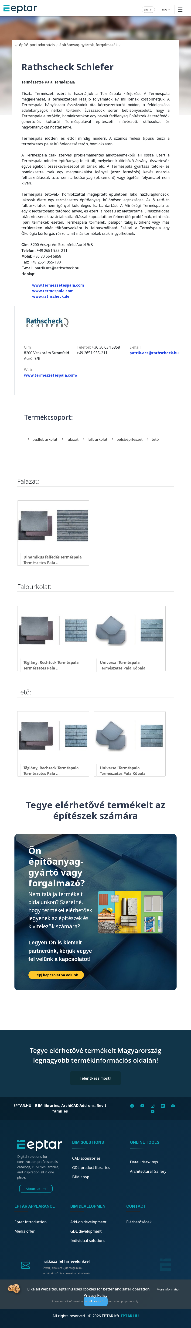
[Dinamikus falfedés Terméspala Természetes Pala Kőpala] (55, 551)
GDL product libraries (91, 1167)
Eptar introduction (30, 1221)
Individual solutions (87, 1240)
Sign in (148, 9)
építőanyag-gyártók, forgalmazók (88, 44)
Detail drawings (144, 1162)
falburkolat (97, 439)
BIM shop (80, 1176)
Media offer (24, 1231)
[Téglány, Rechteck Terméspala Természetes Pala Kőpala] (55, 657)
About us (33, 1188)
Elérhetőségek (139, 1221)
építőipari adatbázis (36, 44)
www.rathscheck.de (50, 296)
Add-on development (88, 1221)
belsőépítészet (129, 439)
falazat (72, 439)
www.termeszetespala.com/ (51, 375)
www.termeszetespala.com (58, 285)
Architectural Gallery (148, 1171)
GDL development (86, 1231)
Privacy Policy (95, 1295)
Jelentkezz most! (95, 1078)
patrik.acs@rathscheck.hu (154, 352)
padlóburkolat (44, 439)
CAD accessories (86, 1158)
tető (155, 439)
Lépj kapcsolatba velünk (56, 975)
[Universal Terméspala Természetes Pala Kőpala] (131, 657)
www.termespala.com (53, 290)
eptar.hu (22, 1105)
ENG (165, 9)
